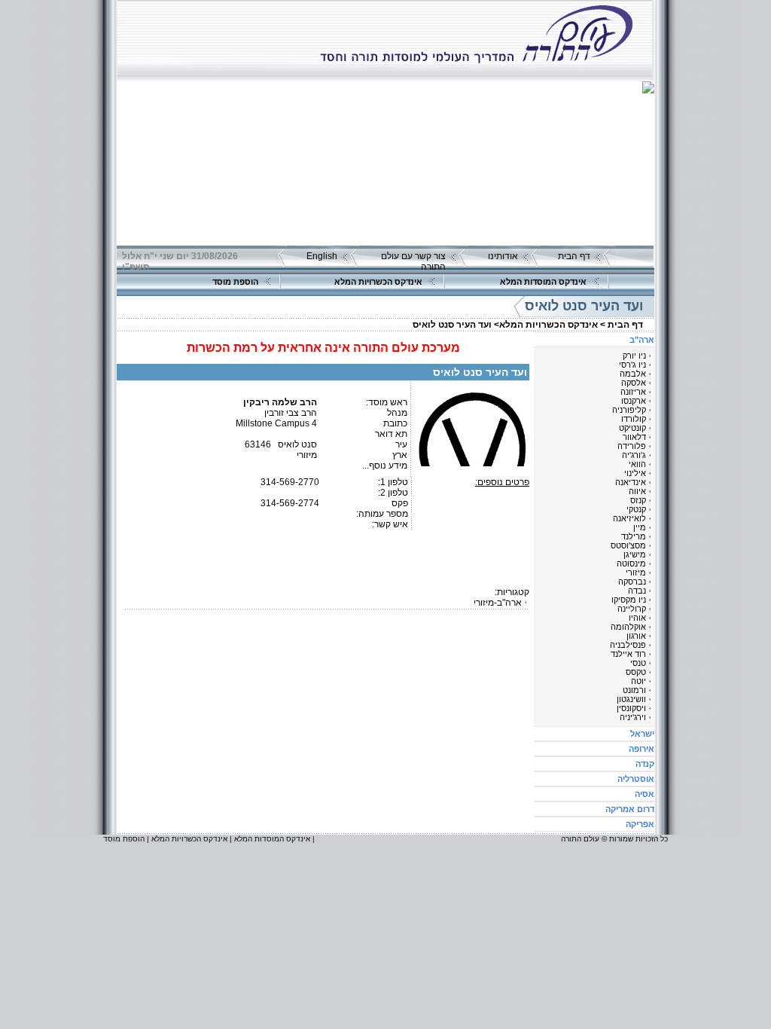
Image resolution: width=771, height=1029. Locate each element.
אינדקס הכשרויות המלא (378, 281)
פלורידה (631, 445)
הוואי (637, 464)
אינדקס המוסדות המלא (543, 281)
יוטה (638, 680)
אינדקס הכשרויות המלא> (546, 324)
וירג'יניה (633, 717)
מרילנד (633, 536)
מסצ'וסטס (628, 545)
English (321, 256)
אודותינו (503, 256)
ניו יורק (634, 355)
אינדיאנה (630, 482)
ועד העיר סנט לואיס (452, 324)
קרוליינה (631, 608)
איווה (637, 491)
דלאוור (634, 436)
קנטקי (636, 509)
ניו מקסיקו (628, 599)
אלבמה (633, 373)
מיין (639, 527)
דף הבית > (621, 324)
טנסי (638, 662)
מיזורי (636, 572)
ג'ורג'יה (634, 455)
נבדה (637, 590)
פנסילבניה (628, 644)
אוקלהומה (628, 626)
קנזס (638, 500)
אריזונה (633, 391)
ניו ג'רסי (632, 364)
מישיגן (634, 554)
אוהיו (637, 617)
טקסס (636, 671)
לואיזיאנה (629, 518)
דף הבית (574, 256)
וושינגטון (631, 699)
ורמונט (634, 690)
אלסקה (633, 382)
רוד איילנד (628, 653)
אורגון (636, 635)
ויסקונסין (631, 708)
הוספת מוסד (235, 281)
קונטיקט (632, 427)
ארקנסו (633, 400)
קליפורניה (629, 409)
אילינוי (635, 473)
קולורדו (633, 418)
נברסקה (632, 581)
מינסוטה (631, 563)
